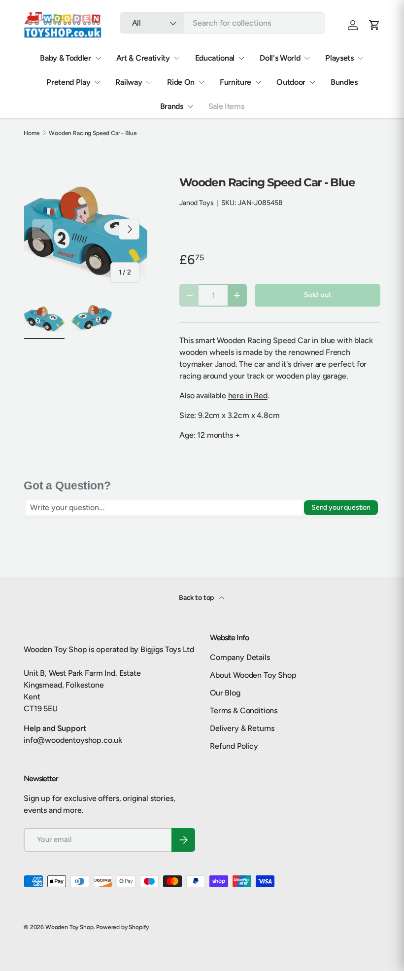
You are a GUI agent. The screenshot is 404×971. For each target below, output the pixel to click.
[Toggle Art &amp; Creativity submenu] (177, 58)
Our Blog (225, 692)
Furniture (235, 82)
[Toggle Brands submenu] (190, 106)
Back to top (197, 597)
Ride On (181, 82)
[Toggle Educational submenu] (241, 58)
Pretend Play (68, 82)
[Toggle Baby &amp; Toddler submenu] (98, 58)
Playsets (339, 58)
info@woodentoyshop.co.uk (73, 740)
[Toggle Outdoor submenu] (312, 82)
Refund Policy (234, 746)
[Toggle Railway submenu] (149, 82)
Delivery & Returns (242, 728)
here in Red (248, 395)
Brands (171, 106)
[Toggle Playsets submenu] (361, 58)
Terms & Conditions (243, 710)
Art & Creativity (143, 58)
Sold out (318, 294)
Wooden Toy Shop (69, 927)
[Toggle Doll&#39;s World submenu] (307, 58)
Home (31, 133)
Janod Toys (196, 203)
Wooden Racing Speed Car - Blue (92, 133)
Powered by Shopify (122, 927)
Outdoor (290, 82)
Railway (128, 82)
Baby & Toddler (65, 58)
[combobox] (222, 23)
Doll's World (280, 58)
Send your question (340, 507)
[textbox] (164, 508)
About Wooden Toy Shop (253, 675)
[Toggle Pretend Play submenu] (97, 82)
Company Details (240, 657)
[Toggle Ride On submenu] (201, 82)
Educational (215, 58)
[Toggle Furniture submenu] (258, 82)
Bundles (344, 82)
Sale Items (226, 106)
